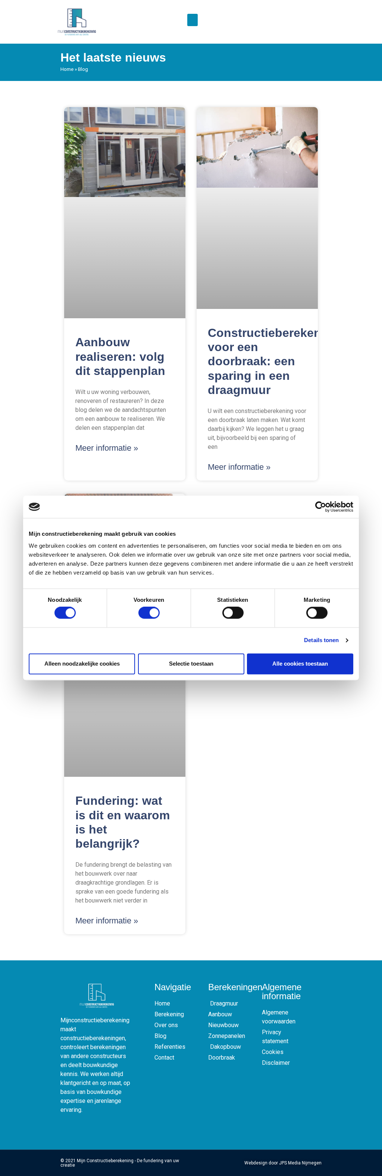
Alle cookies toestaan (300, 663)
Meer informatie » (106, 448)
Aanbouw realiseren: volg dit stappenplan (120, 356)
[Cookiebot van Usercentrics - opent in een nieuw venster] (320, 506)
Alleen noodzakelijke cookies (82, 663)
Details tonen (321, 640)
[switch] (149, 613)
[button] (192, 20)
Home (66, 69)
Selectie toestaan (191, 663)
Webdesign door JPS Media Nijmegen (283, 1163)
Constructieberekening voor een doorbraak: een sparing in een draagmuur (273, 361)
